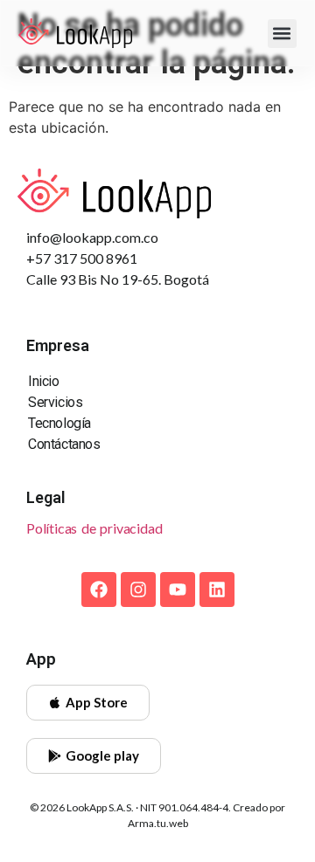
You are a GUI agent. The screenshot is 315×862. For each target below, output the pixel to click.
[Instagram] (138, 589)
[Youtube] (177, 589)
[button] (282, 33)
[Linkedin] (217, 589)
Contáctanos (64, 444)
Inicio (44, 381)
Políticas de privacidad (94, 528)
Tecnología (59, 423)
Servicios (55, 402)
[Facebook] (98, 589)
